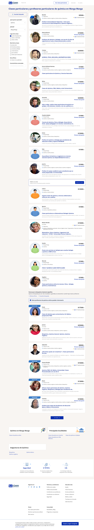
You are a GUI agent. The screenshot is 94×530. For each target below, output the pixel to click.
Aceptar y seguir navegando (70, 523)
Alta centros (31, 514)
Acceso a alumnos (69, 494)
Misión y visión (68, 497)
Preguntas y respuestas (52, 512)
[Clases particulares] (13, 4)
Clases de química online (15, 435)
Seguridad (49, 497)
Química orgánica (13, 454)
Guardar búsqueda (44, 296)
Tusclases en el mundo (70, 499)
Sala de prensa (68, 501)
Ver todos (56, 417)
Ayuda (66, 487)
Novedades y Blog (51, 509)
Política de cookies (51, 487)
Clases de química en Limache (55, 435)
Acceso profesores (69, 492)
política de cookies (19, 527)
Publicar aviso (79, 182)
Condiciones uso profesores (53, 492)
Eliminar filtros (33, 296)
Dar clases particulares (61, 3)
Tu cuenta (80, 2)
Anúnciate (73, 2)
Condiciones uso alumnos (53, 494)
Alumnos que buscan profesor (35, 512)
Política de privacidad (52, 489)
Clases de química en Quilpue (73, 435)
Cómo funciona (69, 489)
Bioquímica (12, 452)
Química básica (30, 452)
